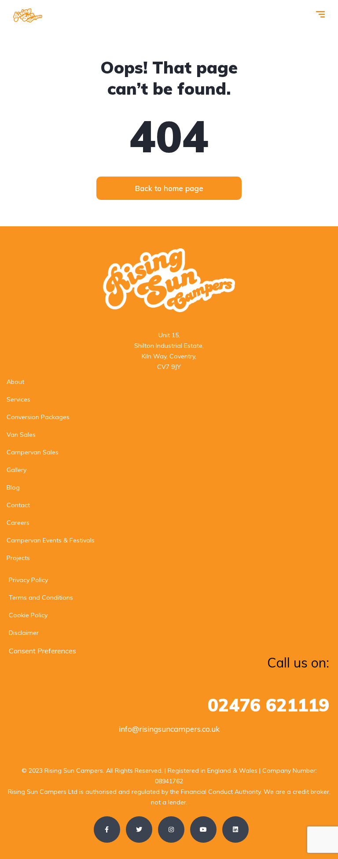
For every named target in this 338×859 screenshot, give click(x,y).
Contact (18, 505)
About (15, 382)
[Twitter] (139, 829)
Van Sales (21, 435)
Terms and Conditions (41, 597)
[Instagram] (171, 829)
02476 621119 (268, 705)
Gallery (16, 470)
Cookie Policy (28, 615)
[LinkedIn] (235, 829)
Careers (18, 523)
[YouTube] (203, 829)
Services (18, 399)
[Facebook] (107, 829)
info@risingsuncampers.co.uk (169, 729)
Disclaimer (24, 633)
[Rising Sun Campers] (27, 15)
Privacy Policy (28, 580)
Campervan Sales (33, 452)
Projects (18, 558)
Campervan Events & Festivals (51, 540)
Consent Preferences (42, 650)
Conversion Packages (38, 417)
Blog (13, 487)
